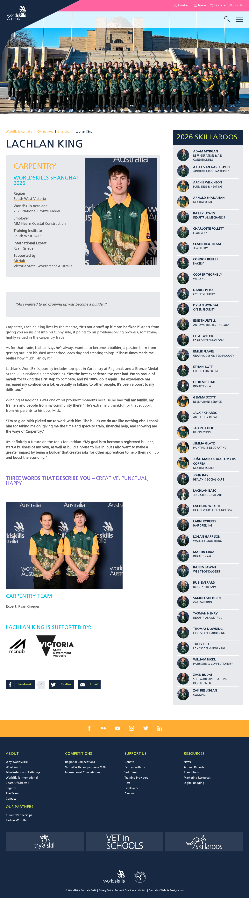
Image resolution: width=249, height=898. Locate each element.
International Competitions (82, 772)
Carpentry (35, 166)
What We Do (14, 767)
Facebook (25, 684)
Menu (239, 19)
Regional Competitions (80, 762)
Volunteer (130, 772)
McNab (19, 261)
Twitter (66, 684)
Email (94, 684)
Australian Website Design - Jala (166, 890)
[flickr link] (103, 728)
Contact (184, 5)
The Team (12, 793)
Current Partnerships (19, 815)
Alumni (129, 793)
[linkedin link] (160, 728)
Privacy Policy (106, 890)
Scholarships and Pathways (23, 772)
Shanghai (64, 131)
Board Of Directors (17, 783)
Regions (11, 788)
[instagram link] (131, 728)
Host (127, 783)
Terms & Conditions (125, 890)
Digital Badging (194, 783)
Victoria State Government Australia (43, 266)
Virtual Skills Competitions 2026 (85, 767)
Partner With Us (134, 767)
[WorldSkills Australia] (17, 13)
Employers (131, 788)
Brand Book (191, 772)
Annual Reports (194, 767)
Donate (219, 5)
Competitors (45, 131)
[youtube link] (117, 728)
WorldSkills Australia (19, 131)
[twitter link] (146, 728)
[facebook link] (89, 728)
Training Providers (136, 778)
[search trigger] (227, 19)
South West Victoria (30, 199)
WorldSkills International (22, 778)
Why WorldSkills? (17, 762)
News (202, 5)
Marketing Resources (197, 778)
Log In (238, 5)
